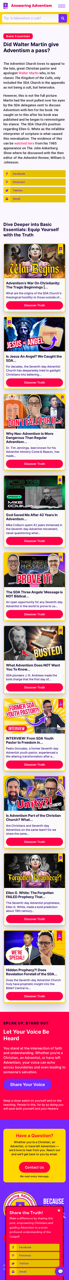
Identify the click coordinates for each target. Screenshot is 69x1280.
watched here (24, 143)
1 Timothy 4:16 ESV (16, 1096)
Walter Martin (29, 73)
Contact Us (34, 1167)
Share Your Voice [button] (27, 1084)
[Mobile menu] (61, 6)
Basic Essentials (18, 36)
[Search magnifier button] (63, 18)
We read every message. (34, 1176)
